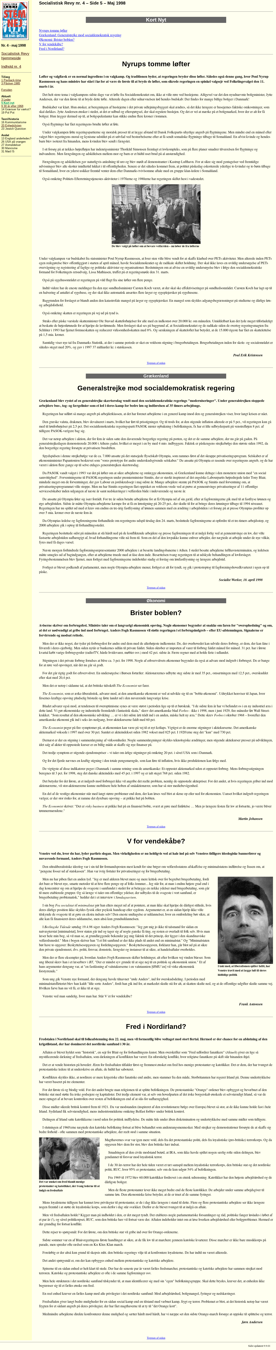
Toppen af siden (156, 363)
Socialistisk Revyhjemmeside (15, 55)
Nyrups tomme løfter (53, 30)
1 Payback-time (11, 80)
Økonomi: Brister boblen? (56, 39)
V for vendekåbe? (51, 44)
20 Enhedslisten (11, 125)
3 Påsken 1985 (10, 83)
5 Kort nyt (7, 102)
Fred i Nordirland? (51, 48)
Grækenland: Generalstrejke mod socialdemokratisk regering (80, 35)
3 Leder (6, 99)
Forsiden (6, 90)
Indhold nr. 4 (11, 66)
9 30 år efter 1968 (12, 106)
